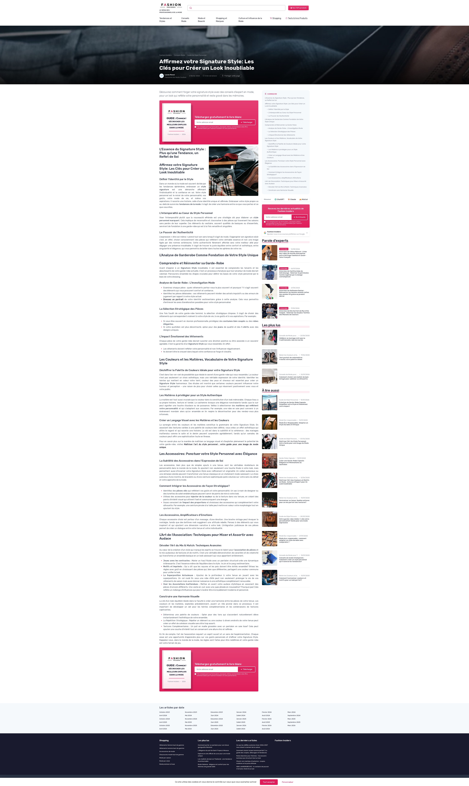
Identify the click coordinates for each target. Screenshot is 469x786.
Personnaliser (287, 782)
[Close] (278, 375)
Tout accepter (269, 782)
